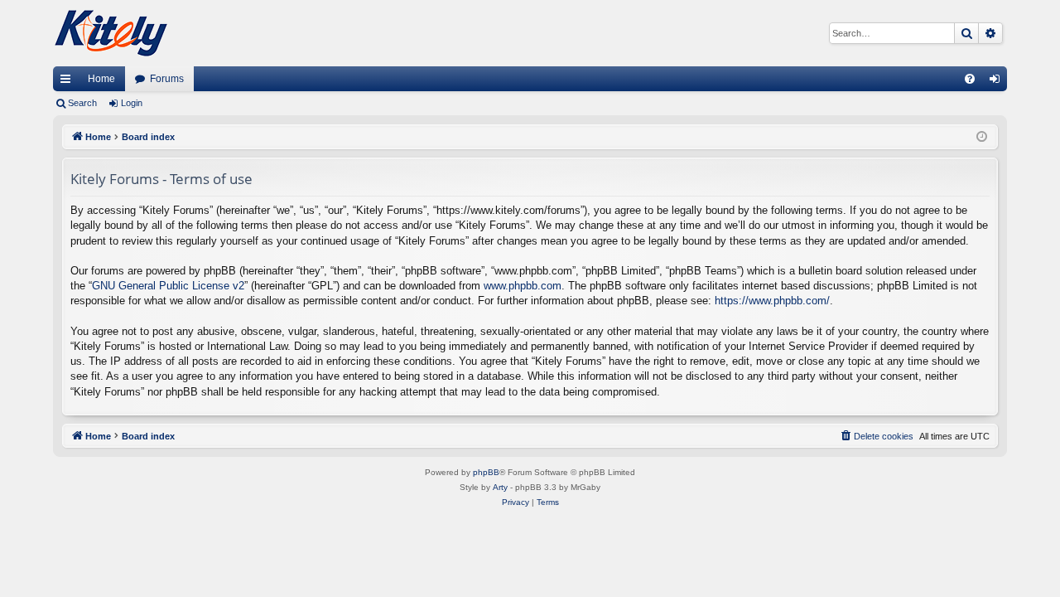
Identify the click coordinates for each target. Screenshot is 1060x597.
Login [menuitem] (998, 82)
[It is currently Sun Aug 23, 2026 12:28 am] (981, 137)
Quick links (69, 82)
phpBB (486, 472)
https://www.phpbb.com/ (772, 300)
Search (82, 103)
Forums (167, 79)
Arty (500, 487)
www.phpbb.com (522, 285)
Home (101, 79)
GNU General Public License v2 (168, 285)
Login (131, 103)
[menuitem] (969, 78)
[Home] (111, 33)
